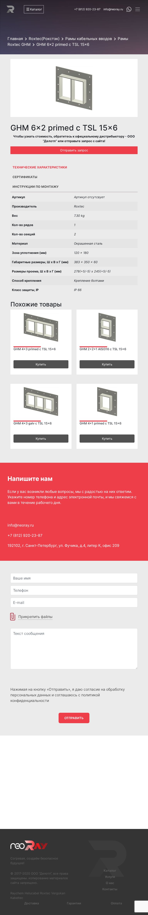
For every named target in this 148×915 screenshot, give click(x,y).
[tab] (74, 168)
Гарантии (74, 903)
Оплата (116, 903)
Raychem (17, 893)
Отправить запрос (74, 150)
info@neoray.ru (113, 9)
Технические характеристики (40, 167)
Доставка (31, 903)
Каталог (110, 870)
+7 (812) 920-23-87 (87, 9)
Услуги (110, 877)
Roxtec (45, 893)
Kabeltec (16, 898)
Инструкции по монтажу (36, 187)
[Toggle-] (137, 9)
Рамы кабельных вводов (88, 38)
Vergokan (58, 893)
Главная (15, 38)
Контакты (109, 889)
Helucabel (32, 893)
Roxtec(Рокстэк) (44, 38)
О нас (110, 883)
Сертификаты (25, 177)
